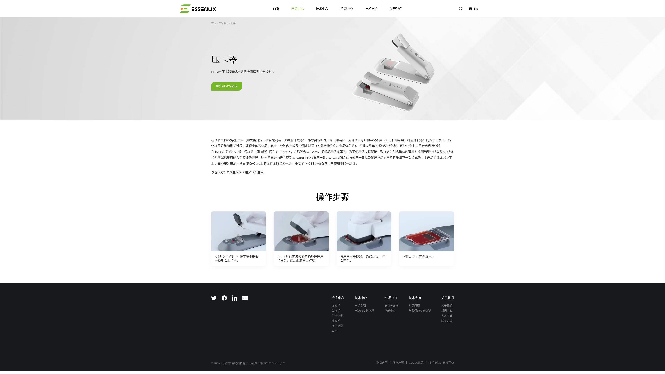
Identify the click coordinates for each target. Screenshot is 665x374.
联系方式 (446, 321)
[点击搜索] (460, 8)
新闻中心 (446, 311)
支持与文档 (391, 306)
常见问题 (414, 306)
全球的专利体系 (364, 311)
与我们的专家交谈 (420, 311)
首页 (213, 23)
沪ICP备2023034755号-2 (269, 363)
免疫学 (336, 311)
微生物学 (337, 326)
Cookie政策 (416, 362)
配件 (233, 23)
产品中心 (223, 23)
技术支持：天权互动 (441, 362)
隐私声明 (382, 362)
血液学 (336, 306)
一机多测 (360, 306)
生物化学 (337, 316)
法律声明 (398, 362)
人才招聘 (446, 316)
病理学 (336, 321)
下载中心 (390, 311)
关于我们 (446, 306)
